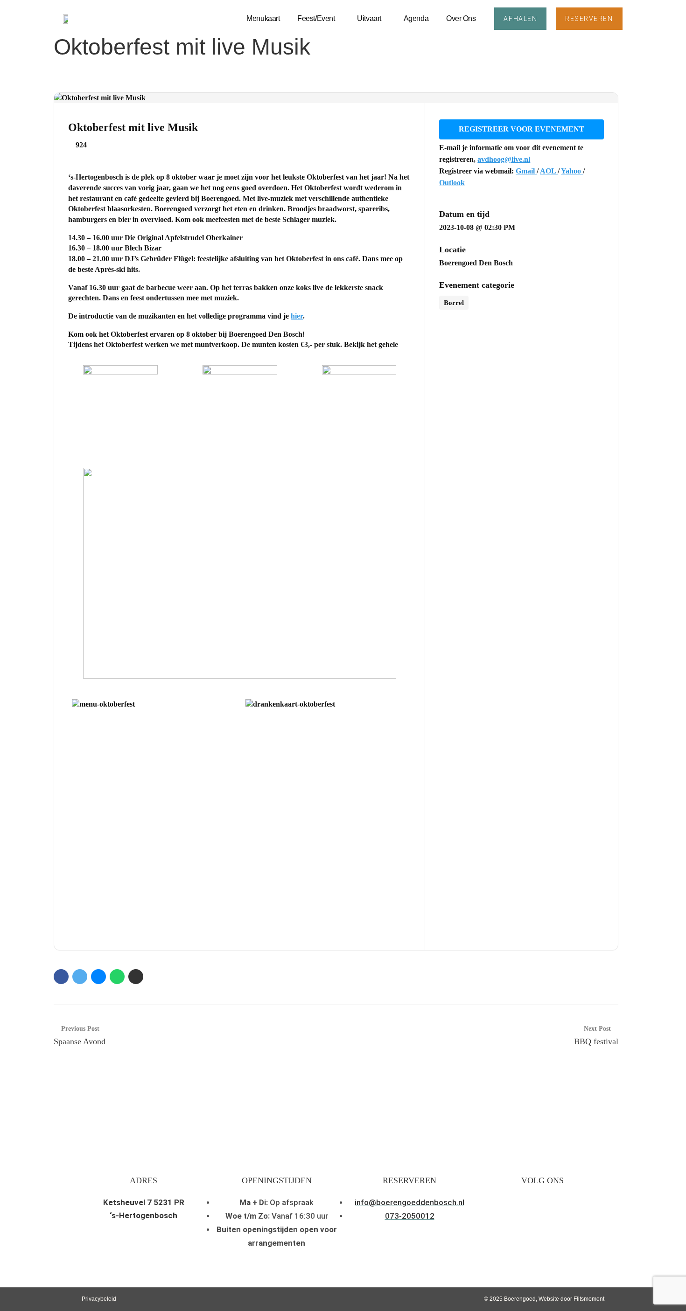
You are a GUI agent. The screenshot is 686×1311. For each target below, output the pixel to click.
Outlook (452, 183)
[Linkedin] (553, 1213)
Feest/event (316, 18)
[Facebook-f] (531, 1213)
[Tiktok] (575, 1213)
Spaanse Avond (79, 1041)
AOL (549, 171)
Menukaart (263, 18)
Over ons (461, 18)
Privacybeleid (99, 1299)
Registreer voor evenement (521, 129)
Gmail (526, 171)
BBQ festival (596, 1041)
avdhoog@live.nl (503, 159)
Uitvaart (369, 18)
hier (297, 316)
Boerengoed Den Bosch (476, 263)
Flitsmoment (589, 1299)
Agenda (416, 18)
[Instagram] (509, 1213)
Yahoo (572, 171)
